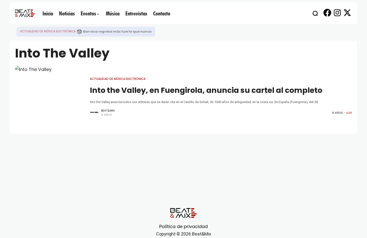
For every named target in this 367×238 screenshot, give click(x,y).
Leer (349, 113)
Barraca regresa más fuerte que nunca (117, 31)
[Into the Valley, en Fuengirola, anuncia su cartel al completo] (50, 97)
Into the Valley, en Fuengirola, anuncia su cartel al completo (206, 90)
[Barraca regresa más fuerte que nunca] (79, 31)
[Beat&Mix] (25, 13)
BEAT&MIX (108, 111)
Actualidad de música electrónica (48, 31)
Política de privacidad (183, 226)
